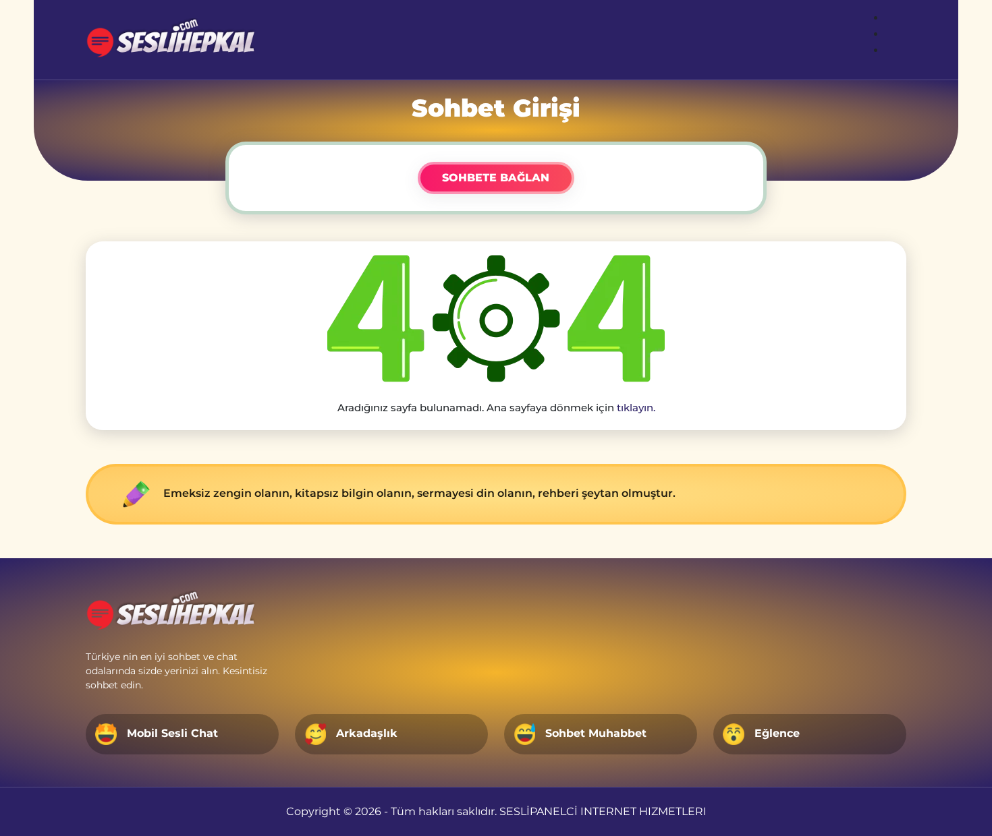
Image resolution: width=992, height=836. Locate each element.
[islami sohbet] (173, 40)
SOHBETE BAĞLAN (495, 177)
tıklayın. (636, 407)
